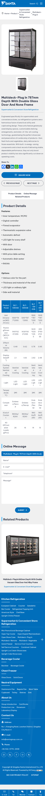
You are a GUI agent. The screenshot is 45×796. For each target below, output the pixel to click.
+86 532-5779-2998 (10, 749)
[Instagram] (3, 754)
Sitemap (35, 775)
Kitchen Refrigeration (13, 598)
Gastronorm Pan (8, 689)
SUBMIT (21, 510)
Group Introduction (9, 704)
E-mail (4, 794)
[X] (28, 754)
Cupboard (5, 692)
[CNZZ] (39, 770)
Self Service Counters (10, 647)
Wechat (22, 794)
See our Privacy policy (17, 775)
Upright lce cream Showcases (13, 650)
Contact (31, 794)
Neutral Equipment (11, 682)
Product (14, 13)
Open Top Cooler (8, 634)
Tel (13, 794)
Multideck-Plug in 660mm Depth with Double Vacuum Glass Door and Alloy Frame (22, 581)
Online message (30, 193)
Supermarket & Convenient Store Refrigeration (24, 13)
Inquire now (24, 175)
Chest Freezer (9, 670)
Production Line (7, 707)
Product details (14, 193)
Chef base (20, 612)
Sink (30, 692)
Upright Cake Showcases (11, 654)
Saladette (31, 605)
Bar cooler (5, 609)
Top (40, 794)
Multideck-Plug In (37, 13)
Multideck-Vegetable (28, 640)
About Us (6, 697)
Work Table (33, 689)
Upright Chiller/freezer (10, 615)
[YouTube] (22, 754)
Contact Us (7, 715)
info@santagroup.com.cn (11, 739)
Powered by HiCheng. (27, 770)
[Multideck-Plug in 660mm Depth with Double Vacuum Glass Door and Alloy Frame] (22, 549)
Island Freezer (6, 644)
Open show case (8, 637)
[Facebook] (16, 754)
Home (6, 13)
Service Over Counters (24, 644)
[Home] (8, 4)
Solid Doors (18, 677)
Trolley (14, 692)
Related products (22, 196)
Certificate (23, 704)
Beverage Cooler (10, 658)
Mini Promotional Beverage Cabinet (15, 630)
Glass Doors (6, 677)
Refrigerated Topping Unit (22, 609)
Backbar (4, 665)
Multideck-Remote (9, 640)
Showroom (21, 707)
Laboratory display (9, 710)
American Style (7, 612)
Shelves (23, 692)
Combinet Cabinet (28, 647)
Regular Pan (22, 689)
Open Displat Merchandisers (29, 634)
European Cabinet (8, 605)
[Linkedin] (10, 754)
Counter (21, 605)
